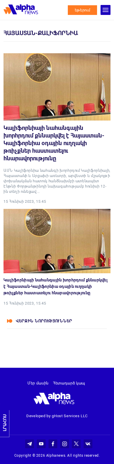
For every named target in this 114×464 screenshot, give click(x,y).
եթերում (82, 10)
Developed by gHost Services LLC (57, 416)
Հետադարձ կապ (69, 383)
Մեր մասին (38, 383)
